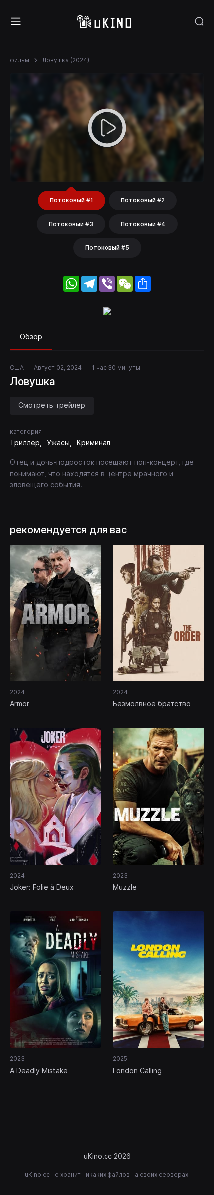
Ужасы (58, 442)
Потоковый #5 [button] (107, 247)
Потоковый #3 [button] (71, 224)
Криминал (93, 442)
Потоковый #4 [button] (143, 224)
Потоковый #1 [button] (71, 200)
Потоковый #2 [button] (143, 200)
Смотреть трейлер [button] (51, 405)
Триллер (25, 442)
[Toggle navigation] (16, 21)
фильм (19, 60)
